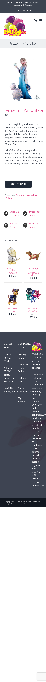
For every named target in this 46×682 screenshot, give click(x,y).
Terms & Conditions (33, 504)
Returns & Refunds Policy (23, 368)
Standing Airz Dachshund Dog (33, 271)
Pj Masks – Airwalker (33, 310)
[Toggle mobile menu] (40, 20)
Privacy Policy (22, 504)
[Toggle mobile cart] (35, 20)
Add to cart (18, 184)
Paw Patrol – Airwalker (13, 310)
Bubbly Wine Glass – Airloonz (13, 270)
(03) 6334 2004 (17, 2)
